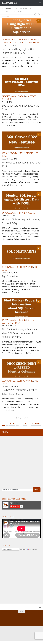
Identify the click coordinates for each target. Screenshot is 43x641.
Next (39, 14)
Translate (34, 549)
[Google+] (36, 432)
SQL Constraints (10, 276)
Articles (6, 153)
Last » (37, 423)
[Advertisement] (21, 460)
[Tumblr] (32, 432)
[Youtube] (39, 432)
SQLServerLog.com (9, 3)
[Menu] (40, 3)
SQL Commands (8, 267)
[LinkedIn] (24, 432)
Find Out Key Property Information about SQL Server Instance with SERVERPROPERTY (19, 333)
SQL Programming (25, 267)
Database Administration (13, 39)
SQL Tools (6, 99)
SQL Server (15, 42)
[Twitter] (28, 432)
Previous (35, 14)
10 (25, 423)
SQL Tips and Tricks (30, 42)
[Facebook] (20, 432)
